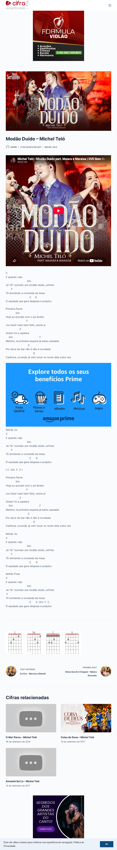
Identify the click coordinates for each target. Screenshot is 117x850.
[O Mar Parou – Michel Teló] (31, 718)
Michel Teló (51, 147)
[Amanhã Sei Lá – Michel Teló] (31, 762)
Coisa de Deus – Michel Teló (77, 737)
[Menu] (109, 5)
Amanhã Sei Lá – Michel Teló (22, 781)
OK (106, 844)
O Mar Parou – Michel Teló (21, 737)
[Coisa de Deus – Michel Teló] (86, 718)
